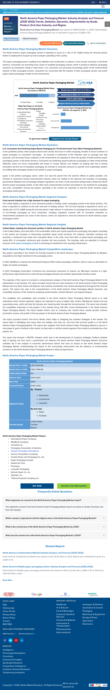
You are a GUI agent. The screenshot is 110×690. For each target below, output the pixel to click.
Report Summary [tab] (11, 39)
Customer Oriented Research (16, 669)
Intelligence (8, 650)
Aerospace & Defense (92, 604)
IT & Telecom (62, 607)
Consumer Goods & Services (65, 615)
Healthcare (61, 604)
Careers (6, 621)
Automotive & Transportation (63, 624)
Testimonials (8, 608)
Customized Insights (12, 659)
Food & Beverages (65, 611)
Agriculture (87, 620)
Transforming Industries (14, 672)
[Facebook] (5, 640)
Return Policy (9, 617)
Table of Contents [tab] (30, 39)
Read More (7, 580)
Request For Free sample (73, 486)
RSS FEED (7, 624)
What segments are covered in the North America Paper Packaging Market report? (43, 500)
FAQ (5, 604)
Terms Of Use (9, 611)
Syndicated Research (12, 663)
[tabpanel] (55, 295)
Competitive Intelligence (14, 666)
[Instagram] (16, 640)
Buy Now (37, 486)
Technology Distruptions (14, 653)
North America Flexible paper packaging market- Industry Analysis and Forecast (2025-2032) (48, 566)
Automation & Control (92, 607)
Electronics (87, 624)
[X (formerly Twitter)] (10, 640)
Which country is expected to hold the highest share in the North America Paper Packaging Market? (51, 518)
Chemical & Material (65, 620)
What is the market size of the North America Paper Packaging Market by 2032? (42, 526)
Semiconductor (63, 632)
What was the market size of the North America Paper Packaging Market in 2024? (43, 535)
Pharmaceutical (63, 629)
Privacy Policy (9, 614)
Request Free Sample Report (65, 139)
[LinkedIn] (22, 640)
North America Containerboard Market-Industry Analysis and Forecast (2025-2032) (43, 553)
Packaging (14, 10)
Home (5, 10)
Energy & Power (89, 617)
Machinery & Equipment (93, 614)
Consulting (8, 656)
